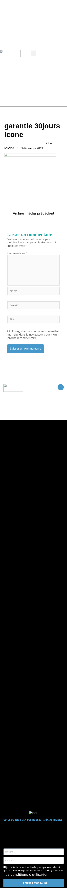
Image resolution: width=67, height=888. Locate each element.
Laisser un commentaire (25, 143)
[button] (33, 53)
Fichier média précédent (33, 213)
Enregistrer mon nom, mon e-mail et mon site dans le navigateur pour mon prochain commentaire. (33, 334)
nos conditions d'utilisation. (26, 874)
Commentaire (17, 253)
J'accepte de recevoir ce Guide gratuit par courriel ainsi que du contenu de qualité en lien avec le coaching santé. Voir (33, 871)
